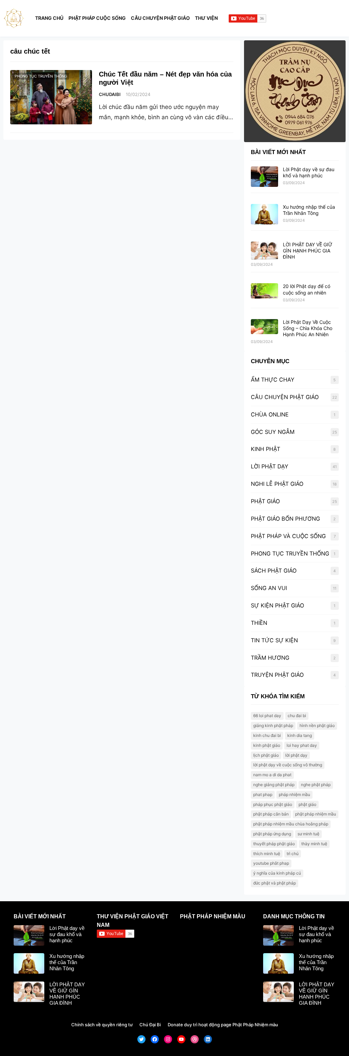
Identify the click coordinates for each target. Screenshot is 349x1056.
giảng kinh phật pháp (273, 725)
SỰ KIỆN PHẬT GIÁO (277, 605)
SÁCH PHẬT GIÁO (274, 570)
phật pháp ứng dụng (272, 833)
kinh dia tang (299, 735)
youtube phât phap (271, 863)
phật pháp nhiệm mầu (315, 814)
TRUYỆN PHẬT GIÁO (277, 674)
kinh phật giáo (266, 745)
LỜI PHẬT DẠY (269, 466)
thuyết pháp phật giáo (274, 843)
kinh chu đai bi (267, 735)
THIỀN (259, 622)
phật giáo (307, 804)
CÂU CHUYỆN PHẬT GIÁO (285, 397)
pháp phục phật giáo (272, 804)
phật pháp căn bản (271, 814)
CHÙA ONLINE (270, 414)
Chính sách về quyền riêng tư (102, 1024)
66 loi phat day (267, 715)
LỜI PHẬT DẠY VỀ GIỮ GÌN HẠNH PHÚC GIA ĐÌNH (307, 251)
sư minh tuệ (308, 833)
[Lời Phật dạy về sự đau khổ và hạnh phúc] (264, 177)
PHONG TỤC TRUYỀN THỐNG (41, 76)
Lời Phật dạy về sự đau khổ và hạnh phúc (308, 172)
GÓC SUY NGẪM (272, 431)
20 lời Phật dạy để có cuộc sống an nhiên (306, 289)
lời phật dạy (296, 755)
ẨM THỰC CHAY (272, 379)
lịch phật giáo (266, 755)
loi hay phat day (302, 745)
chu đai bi (297, 715)
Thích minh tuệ (266, 853)
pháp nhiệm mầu (294, 794)
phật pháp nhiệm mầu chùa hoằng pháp (290, 823)
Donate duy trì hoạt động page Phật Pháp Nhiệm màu (223, 1024)
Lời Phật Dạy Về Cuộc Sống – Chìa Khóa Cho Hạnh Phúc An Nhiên (307, 328)
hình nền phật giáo (317, 725)
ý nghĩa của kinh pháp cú (277, 873)
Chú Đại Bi (150, 1024)
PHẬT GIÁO (265, 501)
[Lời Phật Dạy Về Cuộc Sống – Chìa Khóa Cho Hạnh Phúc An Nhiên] (264, 327)
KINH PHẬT (265, 448)
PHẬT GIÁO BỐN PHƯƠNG (285, 518)
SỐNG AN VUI (269, 588)
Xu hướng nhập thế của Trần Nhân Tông (309, 210)
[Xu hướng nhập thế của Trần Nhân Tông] (264, 214)
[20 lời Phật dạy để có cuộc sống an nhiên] (264, 291)
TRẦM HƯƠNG (270, 657)
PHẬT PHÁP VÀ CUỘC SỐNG (288, 536)
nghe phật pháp (316, 784)
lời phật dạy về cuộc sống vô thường (287, 764)
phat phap (262, 794)
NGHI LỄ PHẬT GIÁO (277, 483)
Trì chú (293, 853)
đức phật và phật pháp (274, 883)
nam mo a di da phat (272, 774)
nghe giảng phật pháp (273, 784)
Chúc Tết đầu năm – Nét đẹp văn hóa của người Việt (165, 78)
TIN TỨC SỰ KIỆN (274, 640)
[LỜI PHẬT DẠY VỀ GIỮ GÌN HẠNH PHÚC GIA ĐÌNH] (264, 251)
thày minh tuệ (314, 843)
